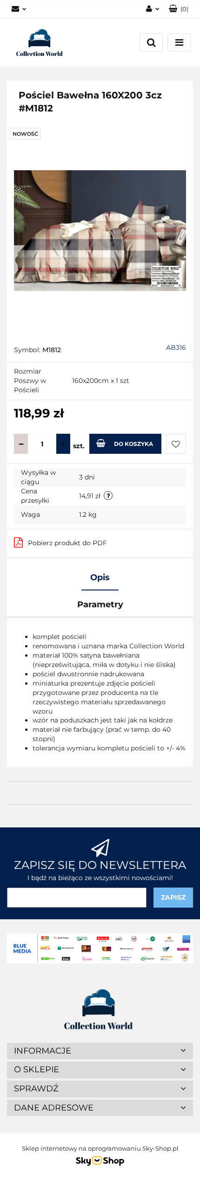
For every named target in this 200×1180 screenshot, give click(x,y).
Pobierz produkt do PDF (67, 543)
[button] (178, 9)
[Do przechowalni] (176, 444)
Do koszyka (133, 443)
